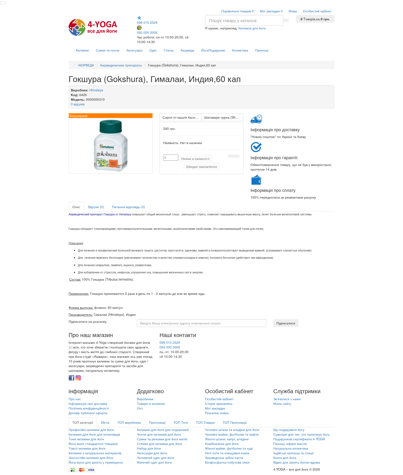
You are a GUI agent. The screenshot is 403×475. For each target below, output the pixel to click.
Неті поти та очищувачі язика (227, 453)
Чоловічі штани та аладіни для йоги (232, 429)
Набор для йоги (149, 448)
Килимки (82, 50)
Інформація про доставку (88, 403)
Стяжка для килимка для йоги (159, 443)
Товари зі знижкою (151, 403)
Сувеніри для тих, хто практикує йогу (301, 434)
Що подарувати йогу (288, 429)
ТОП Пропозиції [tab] (234, 422)
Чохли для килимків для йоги (159, 434)
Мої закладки (215, 408)
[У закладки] (231, 156)
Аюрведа (187, 50)
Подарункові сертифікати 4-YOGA (299, 439)
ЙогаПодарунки (213, 50)
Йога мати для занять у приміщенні (96, 462)
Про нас (75, 398)
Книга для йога (284, 457)
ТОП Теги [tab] (181, 422)
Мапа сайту (282, 403)
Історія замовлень (219, 403)
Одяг (153, 50)
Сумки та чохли (107, 50)
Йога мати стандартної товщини (93, 443)
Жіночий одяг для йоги (154, 462)
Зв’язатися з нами (287, 398)
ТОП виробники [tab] (129, 422)
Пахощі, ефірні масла (290, 443)
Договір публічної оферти (88, 412)
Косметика (240, 50)
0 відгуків (77, 104)
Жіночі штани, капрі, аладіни (227, 439)
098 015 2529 (147, 22)
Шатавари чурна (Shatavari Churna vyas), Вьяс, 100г (223, 117)
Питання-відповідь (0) (128, 206)
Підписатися (285, 323)
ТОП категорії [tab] (82, 422)
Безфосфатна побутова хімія (227, 462)
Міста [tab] (105, 422)
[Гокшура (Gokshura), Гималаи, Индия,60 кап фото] (111, 145)
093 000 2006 (147, 32)
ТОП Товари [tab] (205, 422)
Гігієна (169, 50)
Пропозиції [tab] (157, 422)
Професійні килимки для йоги (91, 429)
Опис (76, 206)
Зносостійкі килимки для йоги (91, 457)
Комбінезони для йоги (222, 443)
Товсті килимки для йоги (87, 448)
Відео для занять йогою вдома (296, 462)
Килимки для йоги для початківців (94, 434)
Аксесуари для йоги (152, 453)
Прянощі (261, 50)
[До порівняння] (237, 156)
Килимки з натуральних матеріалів (95, 453)
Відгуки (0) (96, 206)
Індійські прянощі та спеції (293, 453)
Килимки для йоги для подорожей (163, 429)
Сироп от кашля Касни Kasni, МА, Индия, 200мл (182, 117)
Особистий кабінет (219, 398)
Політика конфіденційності (89, 408)
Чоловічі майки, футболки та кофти (232, 434)
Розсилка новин (217, 412)
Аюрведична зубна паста (224, 457)
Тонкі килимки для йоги (86, 439)
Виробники (145, 398)
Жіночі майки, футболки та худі (229, 448)
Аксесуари (134, 50)
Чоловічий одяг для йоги (155, 457)
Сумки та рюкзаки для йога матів (162, 439)
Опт (140, 408)
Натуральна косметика (290, 448)
